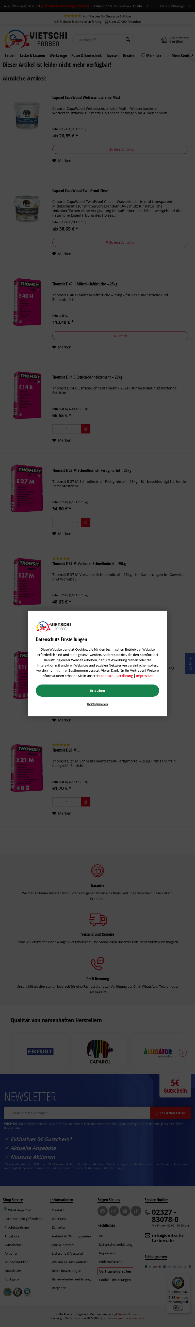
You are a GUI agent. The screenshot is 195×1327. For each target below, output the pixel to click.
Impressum (144, 675)
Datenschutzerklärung (116, 675)
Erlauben (97, 690)
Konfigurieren (97, 704)
